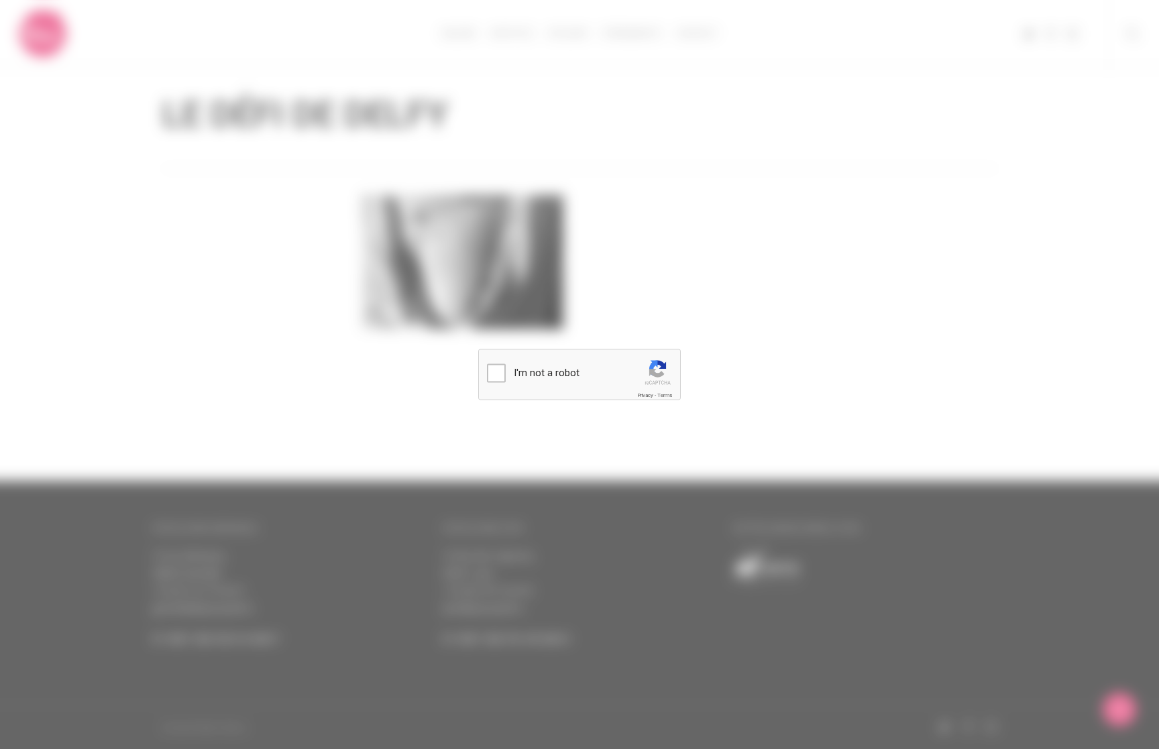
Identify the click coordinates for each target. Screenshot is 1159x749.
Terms (664, 395)
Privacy (645, 395)
